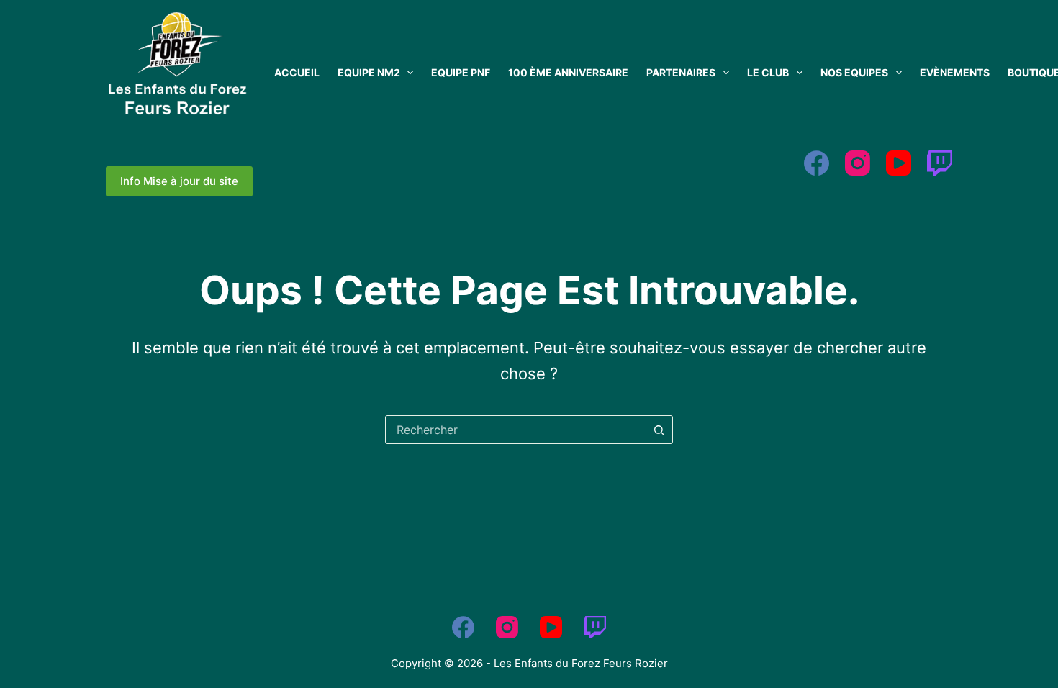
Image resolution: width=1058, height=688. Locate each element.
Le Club (768, 72)
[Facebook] (816, 163)
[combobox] (515, 429)
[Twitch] (939, 163)
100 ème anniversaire (568, 72)
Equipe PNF (460, 72)
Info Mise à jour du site (179, 181)
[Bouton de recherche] (658, 429)
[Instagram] (857, 163)
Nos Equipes (854, 72)
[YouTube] (898, 163)
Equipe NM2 (369, 72)
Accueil (297, 72)
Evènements (955, 72)
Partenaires (680, 72)
